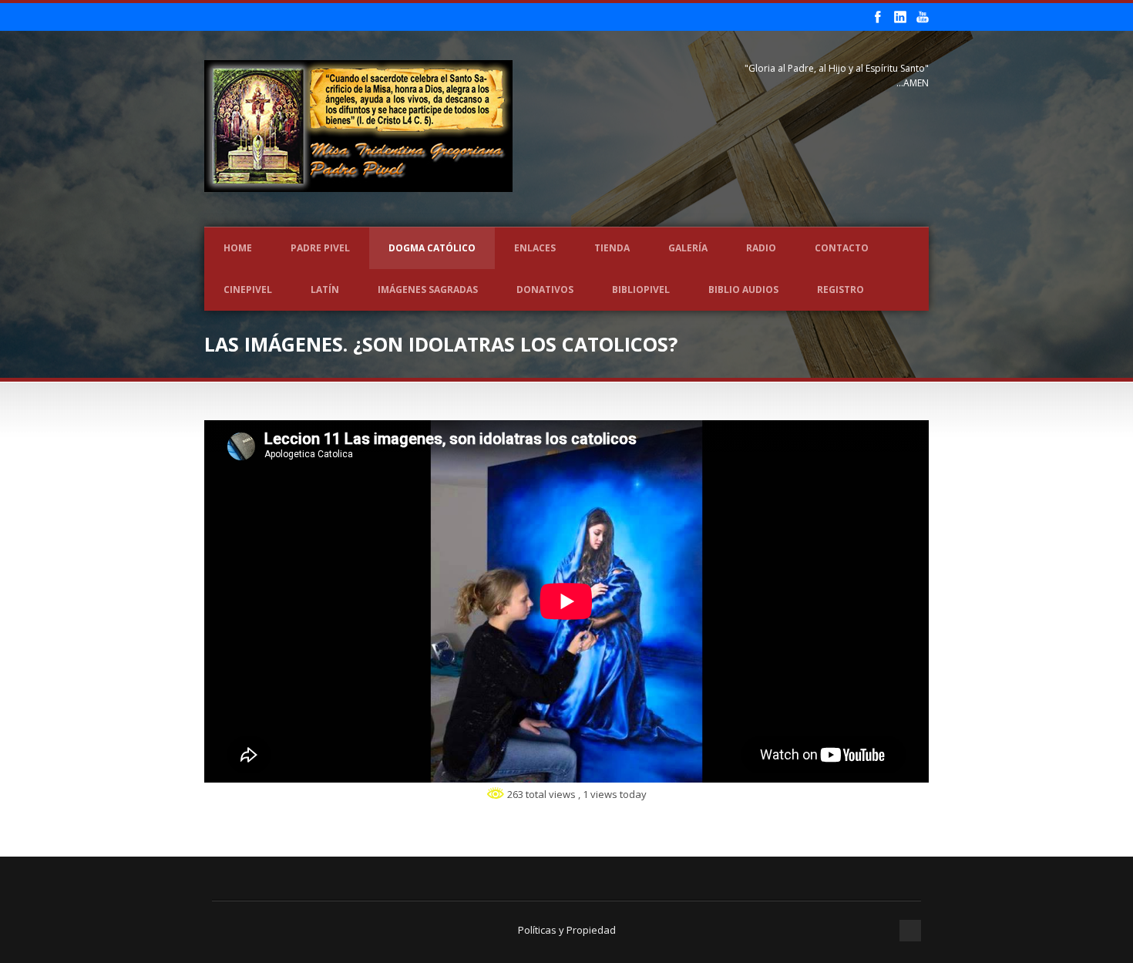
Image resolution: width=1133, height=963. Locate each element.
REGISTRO (840, 289)
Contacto (842, 247)
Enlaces (535, 247)
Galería (688, 247)
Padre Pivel (320, 247)
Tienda (612, 247)
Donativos (544, 289)
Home (238, 247)
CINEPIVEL (248, 289)
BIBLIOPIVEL (641, 289)
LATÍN (325, 289)
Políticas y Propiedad (567, 930)
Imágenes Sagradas (428, 289)
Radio (761, 247)
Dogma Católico (432, 247)
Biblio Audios (743, 289)
